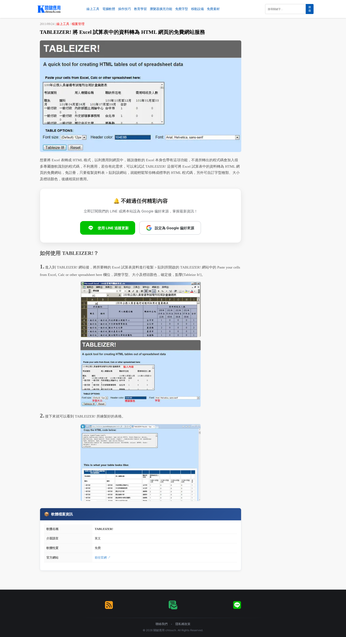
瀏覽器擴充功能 (161, 9)
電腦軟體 (108, 9)
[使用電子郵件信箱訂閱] (173, 605)
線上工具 (92, 9)
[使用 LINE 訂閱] (237, 605)
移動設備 (197, 9)
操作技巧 (124, 9)
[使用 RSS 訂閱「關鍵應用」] (109, 605)
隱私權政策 (182, 624)
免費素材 (213, 9)
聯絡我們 (162, 624)
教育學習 (140, 9)
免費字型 (181, 9)
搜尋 (309, 9)
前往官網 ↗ (103, 557)
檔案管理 (78, 24)
